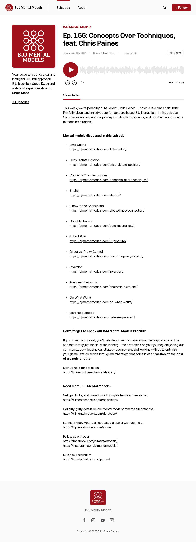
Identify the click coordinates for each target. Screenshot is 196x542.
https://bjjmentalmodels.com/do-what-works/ (101, 302)
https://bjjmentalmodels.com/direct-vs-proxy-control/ (106, 256)
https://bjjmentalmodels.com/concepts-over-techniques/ (109, 180)
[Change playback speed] (82, 82)
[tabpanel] (123, 285)
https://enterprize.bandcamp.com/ (86, 459)
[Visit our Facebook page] (84, 520)
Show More (20, 93)
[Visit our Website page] (112, 520)
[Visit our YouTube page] (103, 520)
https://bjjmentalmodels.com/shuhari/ (95, 195)
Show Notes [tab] (71, 95)
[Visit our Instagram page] (93, 520)
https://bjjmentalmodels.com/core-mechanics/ (101, 226)
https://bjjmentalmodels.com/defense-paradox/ (102, 317)
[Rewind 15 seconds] (67, 82)
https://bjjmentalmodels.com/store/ (87, 427)
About (82, 8)
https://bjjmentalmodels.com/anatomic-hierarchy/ (104, 287)
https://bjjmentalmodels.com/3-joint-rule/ (98, 241)
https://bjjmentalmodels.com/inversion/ (96, 271)
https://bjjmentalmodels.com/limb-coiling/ (98, 149)
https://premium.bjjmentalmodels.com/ (89, 372)
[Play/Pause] (70, 70)
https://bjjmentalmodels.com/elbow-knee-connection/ (107, 210)
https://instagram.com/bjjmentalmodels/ (90, 445)
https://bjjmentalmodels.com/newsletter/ (90, 400)
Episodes (63, 8)
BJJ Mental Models (29, 8)
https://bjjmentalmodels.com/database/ (90, 413)
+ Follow (181, 8)
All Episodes (20, 102)
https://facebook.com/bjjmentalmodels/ (90, 441)
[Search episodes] (164, 7)
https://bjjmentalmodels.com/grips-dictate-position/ (105, 164)
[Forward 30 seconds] (74, 82)
